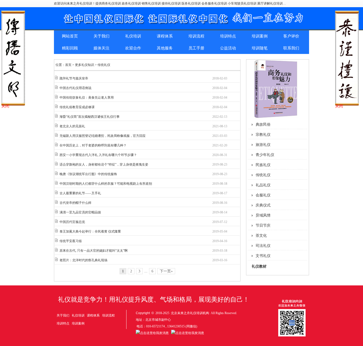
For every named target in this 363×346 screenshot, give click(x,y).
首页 (68, 65)
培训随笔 (260, 48)
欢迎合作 (133, 48)
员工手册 (196, 48)
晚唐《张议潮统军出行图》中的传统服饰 (88, 174)
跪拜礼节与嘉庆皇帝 (74, 78)
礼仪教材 (259, 266)
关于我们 (101, 36)
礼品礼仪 (263, 185)
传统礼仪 (263, 175)
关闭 (5, 106)
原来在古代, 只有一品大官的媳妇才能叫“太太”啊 (94, 250)
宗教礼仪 (263, 135)
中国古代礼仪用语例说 (75, 88)
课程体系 (165, 36)
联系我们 (291, 48)
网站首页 (70, 36)
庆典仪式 (263, 205)
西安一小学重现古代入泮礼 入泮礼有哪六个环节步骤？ (98, 155)
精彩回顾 (70, 48)
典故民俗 (263, 124)
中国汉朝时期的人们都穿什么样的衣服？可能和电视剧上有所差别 (106, 183)
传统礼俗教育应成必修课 (77, 107)
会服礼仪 (263, 195)
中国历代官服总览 (72, 222)
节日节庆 (263, 225)
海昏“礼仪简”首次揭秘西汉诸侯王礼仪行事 (90, 117)
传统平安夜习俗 (71, 241)
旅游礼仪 (263, 145)
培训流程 (196, 36)
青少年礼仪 (265, 155)
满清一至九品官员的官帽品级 (80, 212)
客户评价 (291, 36)
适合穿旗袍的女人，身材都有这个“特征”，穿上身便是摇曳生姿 (104, 164)
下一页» (166, 271)
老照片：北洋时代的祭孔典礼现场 (83, 260)
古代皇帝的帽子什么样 (75, 203)
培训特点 (228, 36)
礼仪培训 (133, 36)
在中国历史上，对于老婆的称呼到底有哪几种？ (93, 145)
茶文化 (261, 236)
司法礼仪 (263, 246)
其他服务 (165, 48)
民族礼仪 (263, 165)
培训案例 (260, 36)
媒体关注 (101, 48)
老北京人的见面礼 (72, 126)
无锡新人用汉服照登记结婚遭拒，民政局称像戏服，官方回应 (103, 136)
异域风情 (263, 215)
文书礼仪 (263, 256)
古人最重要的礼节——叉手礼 (80, 193)
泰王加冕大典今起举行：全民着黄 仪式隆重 (90, 231)
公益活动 (228, 48)
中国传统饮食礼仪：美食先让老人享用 (87, 97)
